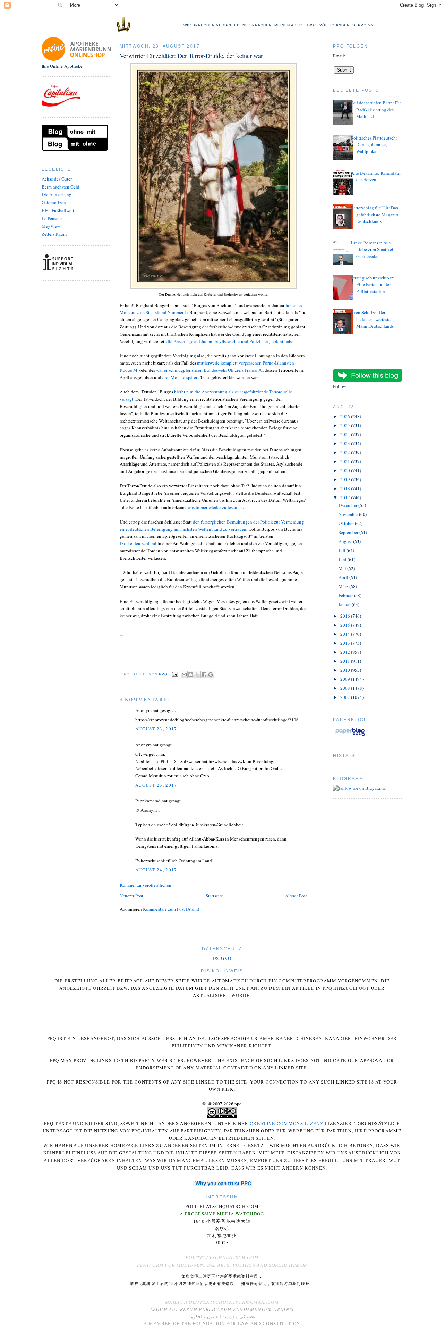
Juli (343, 550)
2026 (345, 416)
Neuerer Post (131, 896)
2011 (345, 661)
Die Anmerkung (56, 194)
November (349, 514)
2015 (345, 625)
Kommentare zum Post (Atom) (171, 909)
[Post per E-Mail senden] (175, 674)
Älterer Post (296, 896)
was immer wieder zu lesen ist (215, 507)
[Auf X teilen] (197, 674)
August (346, 541)
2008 (345, 688)
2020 (345, 470)
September (349, 532)
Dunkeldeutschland (138, 543)
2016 (345, 616)
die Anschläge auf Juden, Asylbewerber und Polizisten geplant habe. (230, 341)
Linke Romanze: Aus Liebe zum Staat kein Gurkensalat (373, 249)
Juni (343, 559)
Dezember (348, 505)
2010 (345, 670)
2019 (345, 479)
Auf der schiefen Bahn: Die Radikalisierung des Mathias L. (376, 109)
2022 (345, 452)
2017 (345, 497)
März (344, 586)
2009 (345, 679)
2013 (345, 643)
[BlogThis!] (190, 674)
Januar (345, 604)
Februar (346, 595)
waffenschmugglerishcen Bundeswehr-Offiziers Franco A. (209, 370)
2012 (345, 652)
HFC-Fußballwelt (58, 210)
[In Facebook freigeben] (203, 674)
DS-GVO (222, 958)
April (344, 577)
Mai (343, 568)
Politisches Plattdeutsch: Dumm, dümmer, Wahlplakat (374, 144)
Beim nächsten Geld (60, 187)
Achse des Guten (57, 179)
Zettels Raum (54, 234)
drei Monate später (179, 377)
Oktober (347, 523)
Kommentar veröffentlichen (145, 885)
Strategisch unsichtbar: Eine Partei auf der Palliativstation (372, 284)
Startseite (214, 896)
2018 (345, 488)
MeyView (51, 226)
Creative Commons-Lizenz (286, 1123)
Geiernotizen (54, 202)
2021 (345, 461)
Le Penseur (52, 218)
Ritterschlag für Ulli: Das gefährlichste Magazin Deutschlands (374, 214)
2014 (345, 634)
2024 (345, 434)
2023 (345, 443)
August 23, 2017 (156, 729)
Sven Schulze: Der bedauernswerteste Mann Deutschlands (372, 319)
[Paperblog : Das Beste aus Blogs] (350, 736)
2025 (345, 425)
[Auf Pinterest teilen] (210, 674)
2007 (345, 697)
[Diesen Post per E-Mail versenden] (184, 674)
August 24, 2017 (156, 870)
